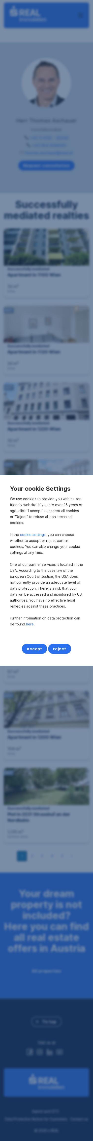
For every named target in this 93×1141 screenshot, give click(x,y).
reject (59, 648)
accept (34, 648)
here (30, 624)
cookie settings (33, 534)
